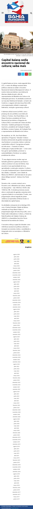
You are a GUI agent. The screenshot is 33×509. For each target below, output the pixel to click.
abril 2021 (16, 400)
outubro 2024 (16, 304)
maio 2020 (16, 426)
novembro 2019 (16, 439)
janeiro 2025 (16, 298)
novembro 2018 (16, 467)
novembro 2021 (16, 384)
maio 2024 (16, 316)
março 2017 (16, 496)
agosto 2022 (16, 364)
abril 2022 (16, 373)
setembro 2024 (16, 307)
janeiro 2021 (16, 407)
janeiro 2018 (16, 490)
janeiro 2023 (16, 352)
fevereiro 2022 (16, 378)
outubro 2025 (16, 277)
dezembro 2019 (16, 437)
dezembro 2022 (16, 355)
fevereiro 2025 (16, 295)
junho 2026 (16, 259)
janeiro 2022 (16, 380)
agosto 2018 (16, 474)
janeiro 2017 (16, 499)
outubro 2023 (16, 332)
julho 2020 (16, 421)
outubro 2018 (16, 469)
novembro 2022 (16, 357)
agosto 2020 (16, 419)
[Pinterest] (26, 74)
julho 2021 (16, 394)
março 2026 (16, 266)
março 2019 (16, 458)
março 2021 (16, 403)
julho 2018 (16, 476)
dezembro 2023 (16, 327)
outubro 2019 (16, 442)
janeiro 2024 (16, 325)
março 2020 (16, 430)
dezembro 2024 (16, 300)
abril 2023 (16, 346)
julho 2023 (16, 339)
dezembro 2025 (16, 272)
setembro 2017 (16, 494)
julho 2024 (16, 311)
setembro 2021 (16, 389)
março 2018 (16, 485)
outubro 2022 (16, 359)
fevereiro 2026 (16, 268)
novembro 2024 (16, 302)
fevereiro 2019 (16, 460)
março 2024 (16, 320)
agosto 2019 (16, 446)
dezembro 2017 (16, 492)
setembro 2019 (16, 444)
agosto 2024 (16, 309)
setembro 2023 (16, 334)
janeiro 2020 (16, 435)
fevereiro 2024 (16, 323)
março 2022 (16, 375)
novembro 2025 (16, 275)
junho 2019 (16, 451)
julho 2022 (16, 366)
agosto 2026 (16, 254)
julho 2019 (16, 448)
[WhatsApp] (29, 74)
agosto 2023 (16, 336)
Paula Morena (14, 508)
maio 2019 (16, 453)
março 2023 (16, 348)
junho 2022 (16, 368)
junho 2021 (16, 396)
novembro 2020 (16, 412)
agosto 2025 (16, 282)
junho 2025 (16, 286)
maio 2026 (16, 261)
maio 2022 (16, 371)
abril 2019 (16, 455)
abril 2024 (16, 318)
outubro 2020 (16, 414)
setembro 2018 (16, 471)
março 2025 (16, 293)
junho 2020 (16, 423)
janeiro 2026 (16, 270)
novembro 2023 (16, 330)
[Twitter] (22, 74)
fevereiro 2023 (16, 350)
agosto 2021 (16, 391)
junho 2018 (16, 478)
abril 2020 (16, 428)
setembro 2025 (16, 279)
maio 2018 (16, 480)
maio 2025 (16, 288)
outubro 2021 (16, 387)
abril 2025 (16, 291)
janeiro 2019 (16, 462)
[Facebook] (19, 74)
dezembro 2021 (16, 382)
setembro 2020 (16, 416)
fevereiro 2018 (16, 487)
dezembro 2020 (16, 410)
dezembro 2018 (16, 464)
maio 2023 (16, 343)
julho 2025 (16, 284)
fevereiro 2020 (16, 432)
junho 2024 (16, 314)
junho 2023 (16, 341)
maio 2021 (16, 398)
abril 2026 (16, 263)
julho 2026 (16, 256)
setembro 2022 (16, 362)
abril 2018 (16, 483)
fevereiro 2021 (16, 405)
